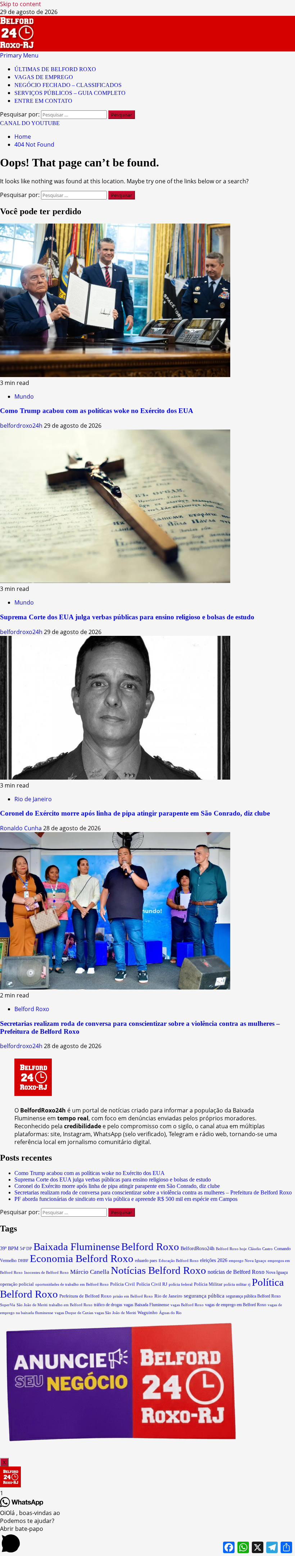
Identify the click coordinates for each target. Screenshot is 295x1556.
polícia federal (180, 1284)
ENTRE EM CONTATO (43, 101)
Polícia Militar (208, 1284)
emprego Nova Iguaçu (247, 1260)
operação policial (17, 1284)
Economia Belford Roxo (81, 1258)
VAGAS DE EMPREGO (43, 77)
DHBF (23, 1260)
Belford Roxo (31, 1009)
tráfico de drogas (108, 1304)
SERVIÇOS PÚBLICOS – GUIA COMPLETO (70, 93)
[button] (19, 55)
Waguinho (147, 1312)
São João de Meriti (32, 1305)
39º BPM (9, 1248)
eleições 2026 (213, 1260)
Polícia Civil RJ (151, 1284)
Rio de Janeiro (33, 799)
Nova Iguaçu (277, 1272)
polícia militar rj (237, 1284)
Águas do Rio (170, 1313)
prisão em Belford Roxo (133, 1296)
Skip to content (20, 4)
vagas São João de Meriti (115, 1313)
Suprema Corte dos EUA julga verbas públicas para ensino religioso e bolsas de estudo (127, 617)
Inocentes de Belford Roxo (46, 1272)
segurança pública (204, 1296)
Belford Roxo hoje (231, 1249)
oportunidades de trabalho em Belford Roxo (72, 1284)
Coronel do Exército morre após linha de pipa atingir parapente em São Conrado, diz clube (135, 813)
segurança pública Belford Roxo (253, 1296)
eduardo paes (146, 1260)
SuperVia (7, 1305)
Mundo (24, 396)
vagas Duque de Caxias (74, 1313)
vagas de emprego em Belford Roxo (235, 1305)
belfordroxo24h (22, 426)
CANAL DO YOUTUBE (30, 123)
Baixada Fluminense (76, 1246)
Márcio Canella (89, 1271)
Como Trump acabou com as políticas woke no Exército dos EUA (96, 410)
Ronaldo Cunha (21, 828)
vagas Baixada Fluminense (146, 1305)
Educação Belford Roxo (179, 1261)
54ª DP (26, 1249)
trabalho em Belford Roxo (70, 1305)
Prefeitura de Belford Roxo (85, 1296)
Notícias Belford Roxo (158, 1270)
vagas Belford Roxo (187, 1305)
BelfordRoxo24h (197, 1248)
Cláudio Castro (260, 1249)
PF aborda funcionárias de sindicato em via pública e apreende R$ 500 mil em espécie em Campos (125, 1199)
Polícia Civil (122, 1284)
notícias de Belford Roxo (236, 1272)
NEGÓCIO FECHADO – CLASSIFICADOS (68, 85)
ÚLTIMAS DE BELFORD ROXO (55, 69)
